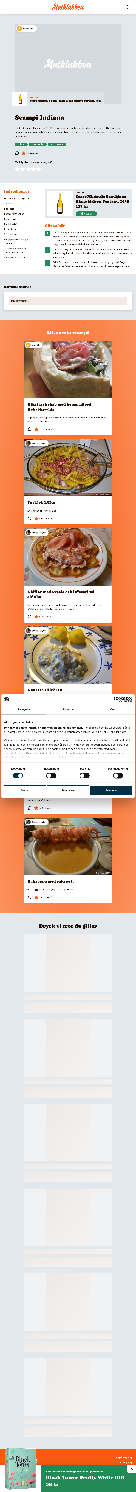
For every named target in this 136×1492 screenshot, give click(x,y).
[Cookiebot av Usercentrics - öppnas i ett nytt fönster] (116, 699)
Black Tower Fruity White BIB (85, 1477)
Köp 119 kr (86, 213)
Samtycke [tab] (24, 709)
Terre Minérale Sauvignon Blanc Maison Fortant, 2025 (65, 100)
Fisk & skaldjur (37, 144)
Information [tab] (68, 709)
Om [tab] (112, 709)
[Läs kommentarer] (17, 153)
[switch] (51, 775)
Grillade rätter (56, 144)
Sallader (21, 144)
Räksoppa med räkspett (50, 881)
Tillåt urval (68, 790)
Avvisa (25, 790)
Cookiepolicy (125, 1462)
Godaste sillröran (44, 690)
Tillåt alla (111, 790)
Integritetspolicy (123, 1457)
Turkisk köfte (41, 502)
